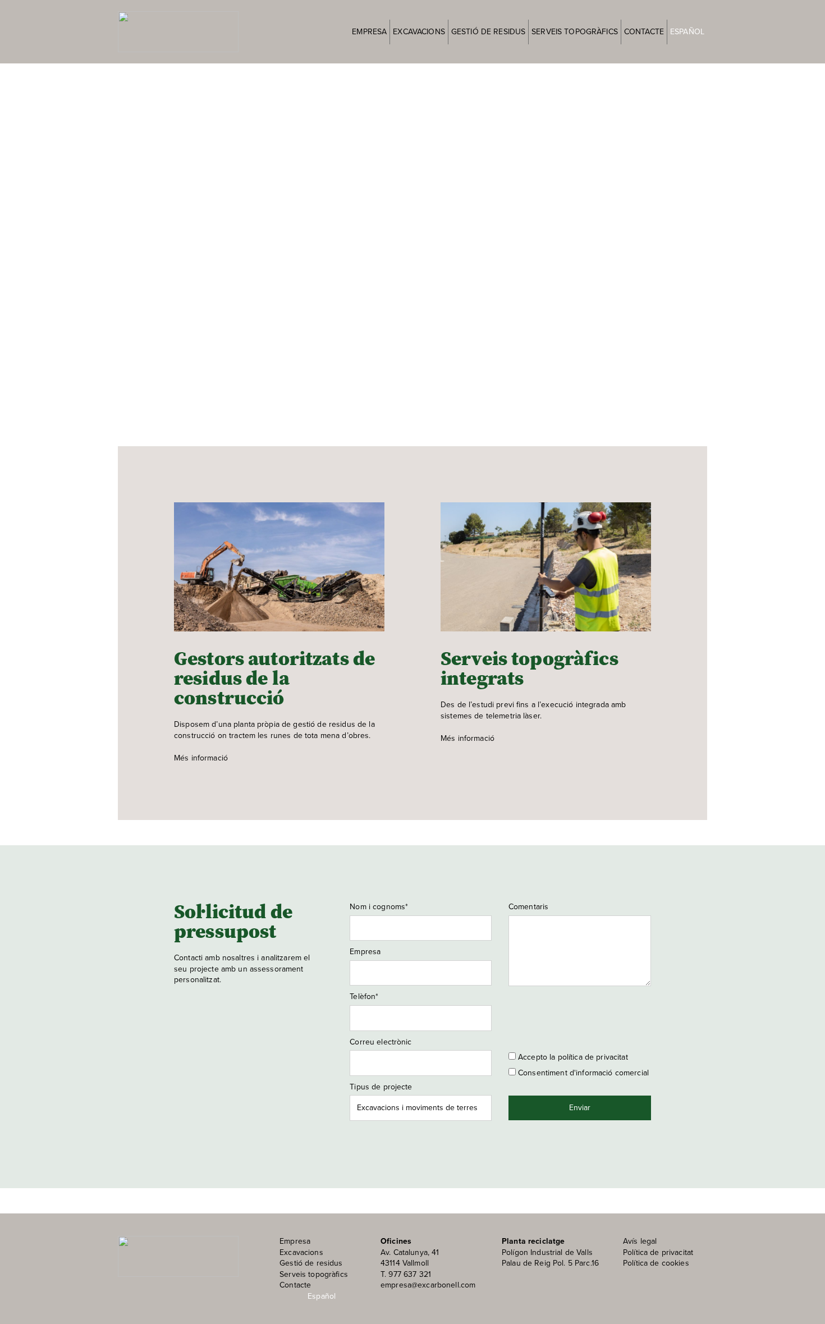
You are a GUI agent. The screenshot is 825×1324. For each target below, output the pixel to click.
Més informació (201, 758)
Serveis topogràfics (574, 32)
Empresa (369, 32)
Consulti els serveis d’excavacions (237, 277)
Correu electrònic (380, 1042)
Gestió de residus (488, 32)
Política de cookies (656, 1263)
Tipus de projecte (381, 1087)
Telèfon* (364, 996)
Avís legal (640, 1241)
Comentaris (528, 907)
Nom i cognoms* (379, 907)
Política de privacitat (658, 1252)
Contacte (644, 32)
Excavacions (419, 32)
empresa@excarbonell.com (428, 1285)
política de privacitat (593, 1057)
